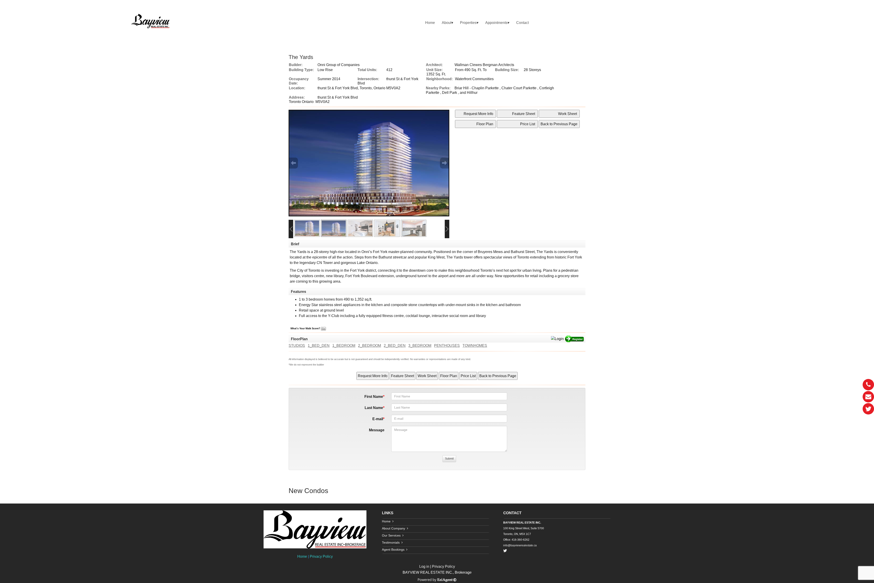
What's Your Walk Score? (305, 328)
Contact (522, 23)
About (446, 23)
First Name (373, 397)
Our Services (391, 535)
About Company (393, 528)
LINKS (387, 513)
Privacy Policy (321, 556)
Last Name (374, 408)
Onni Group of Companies (339, 65)
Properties (468, 23)
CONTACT (512, 513)
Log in (424, 566)
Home (430, 23)
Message (376, 430)
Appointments (496, 23)
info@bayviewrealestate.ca (520, 545)
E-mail (377, 419)
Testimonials (391, 542)
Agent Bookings (393, 549)
